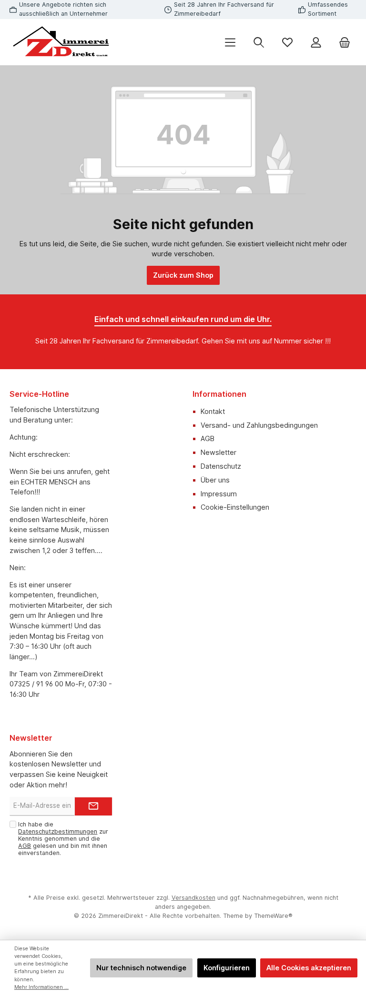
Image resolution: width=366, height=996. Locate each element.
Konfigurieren (226, 968)
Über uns (215, 480)
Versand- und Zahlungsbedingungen (259, 425)
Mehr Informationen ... (41, 987)
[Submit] (93, 806)
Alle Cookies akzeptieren (308, 968)
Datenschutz (221, 466)
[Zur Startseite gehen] (62, 42)
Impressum (219, 494)
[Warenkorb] (344, 42)
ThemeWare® (273, 915)
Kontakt (213, 411)
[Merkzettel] (287, 42)
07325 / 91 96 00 (36, 684)
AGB (207, 438)
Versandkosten (193, 897)
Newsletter (218, 452)
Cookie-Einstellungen (235, 507)
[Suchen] (259, 42)
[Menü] (230, 42)
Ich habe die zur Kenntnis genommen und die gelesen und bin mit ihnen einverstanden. (63, 838)
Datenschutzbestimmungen (57, 831)
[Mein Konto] (316, 42)
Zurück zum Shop (183, 275)
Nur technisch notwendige (141, 968)
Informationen (219, 394)
